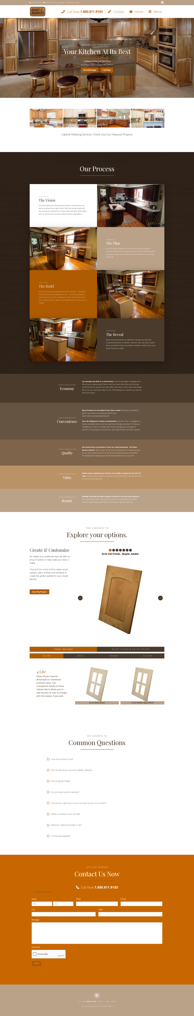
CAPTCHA (36, 947)
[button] (97, 759)
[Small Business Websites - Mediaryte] (110, 1006)
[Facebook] (162, 2)
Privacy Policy (102, 1006)
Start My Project (39, 592)
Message (36, 920)
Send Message (89, 70)
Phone (124, 899)
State (101, 909)
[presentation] (49, 954)
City (34, 909)
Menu (113, 1001)
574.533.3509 (36, 2)
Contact (101, 1001)
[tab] (63, 649)
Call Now (107, 70)
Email (79, 899)
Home (107, 1001)
